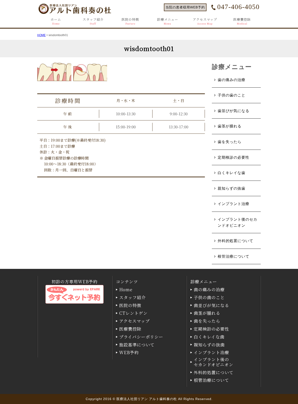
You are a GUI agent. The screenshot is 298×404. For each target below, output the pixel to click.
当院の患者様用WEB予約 (185, 7)
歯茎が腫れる (229, 126)
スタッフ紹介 (93, 21)
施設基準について (137, 344)
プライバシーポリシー (141, 336)
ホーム (56, 21)
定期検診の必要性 (233, 157)
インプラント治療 (233, 204)
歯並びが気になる (233, 111)
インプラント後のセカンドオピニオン (237, 222)
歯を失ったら (229, 142)
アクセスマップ (205, 21)
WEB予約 (129, 352)
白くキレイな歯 (231, 173)
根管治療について (233, 256)
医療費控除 (242, 21)
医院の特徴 (130, 21)
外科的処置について (235, 241)
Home (125, 289)
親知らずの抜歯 (231, 188)
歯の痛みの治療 (231, 80)
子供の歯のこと (231, 95)
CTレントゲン (133, 313)
